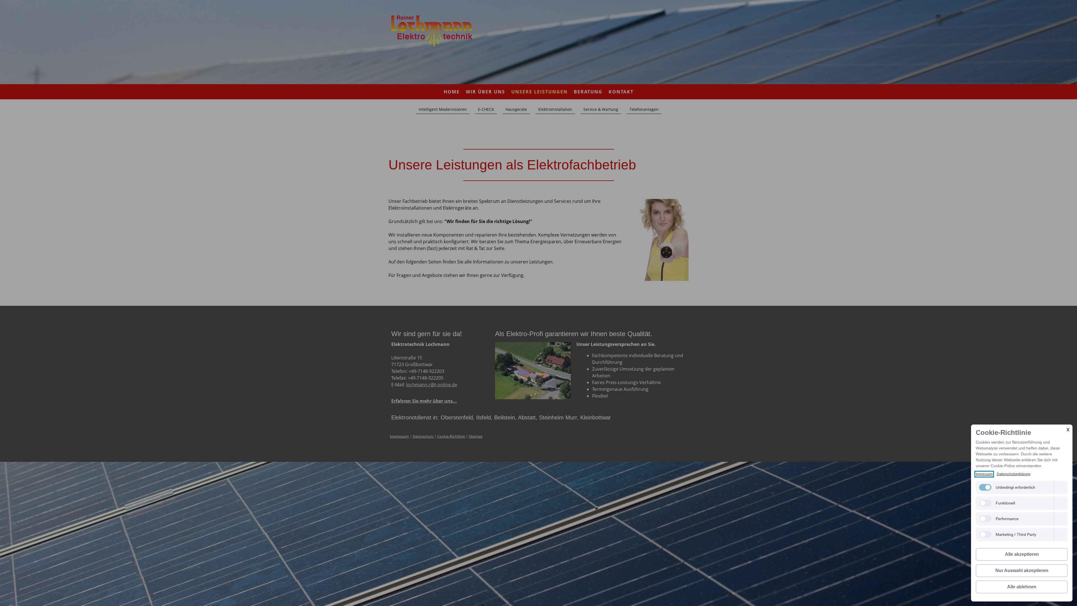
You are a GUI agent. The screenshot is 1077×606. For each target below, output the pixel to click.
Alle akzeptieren (1022, 554)
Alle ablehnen (1021, 586)
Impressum (984, 474)
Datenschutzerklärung (1013, 474)
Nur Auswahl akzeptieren (1021, 570)
